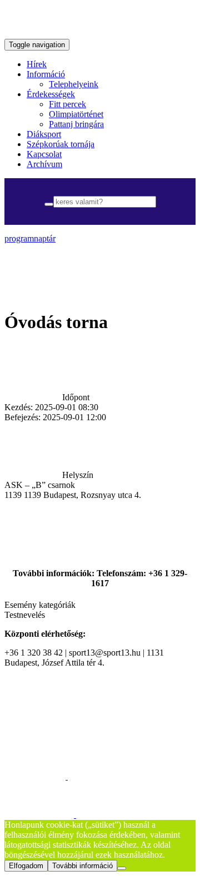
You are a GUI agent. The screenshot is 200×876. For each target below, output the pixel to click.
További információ (82, 866)
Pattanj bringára (76, 124)
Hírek (37, 64)
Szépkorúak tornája (60, 144)
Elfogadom (26, 866)
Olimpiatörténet (76, 114)
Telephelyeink (73, 84)
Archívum (44, 164)
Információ (46, 74)
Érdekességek (51, 94)
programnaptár (30, 238)
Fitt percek (67, 104)
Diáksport (44, 134)
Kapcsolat (44, 154)
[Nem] (121, 868)
